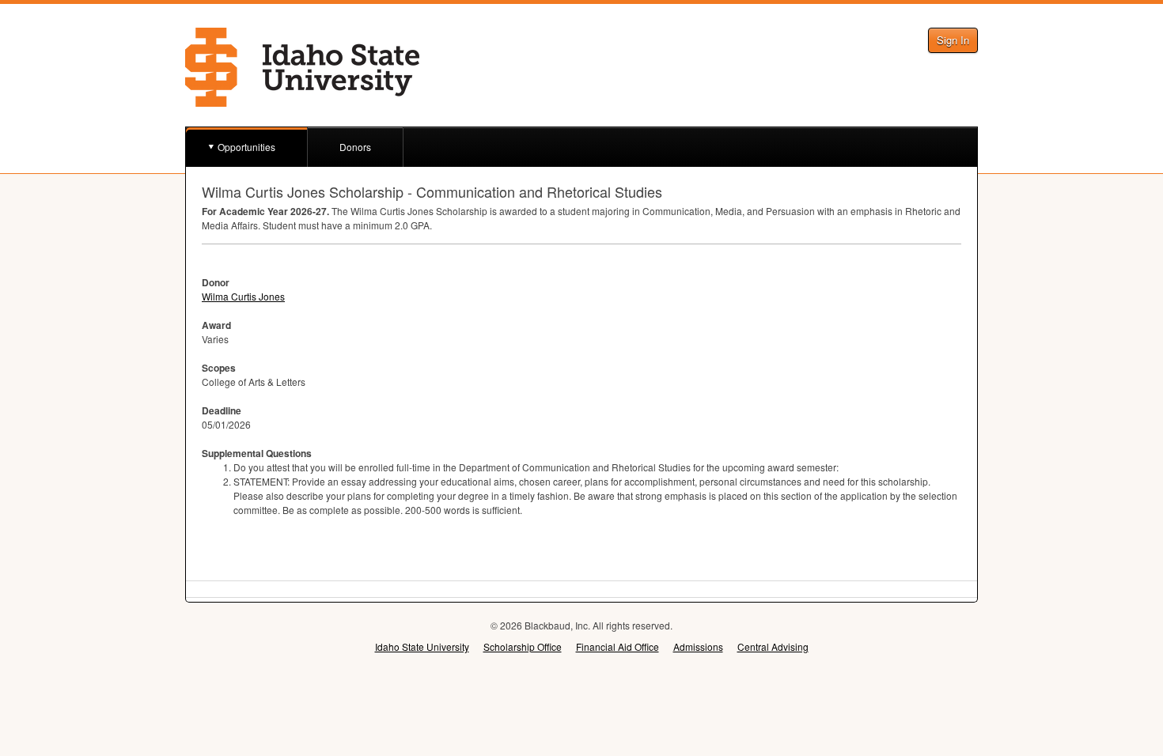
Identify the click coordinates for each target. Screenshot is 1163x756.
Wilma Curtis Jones (243, 296)
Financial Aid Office (617, 646)
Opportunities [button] (246, 146)
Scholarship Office (522, 646)
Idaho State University (422, 646)
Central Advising (773, 646)
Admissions (698, 646)
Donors (355, 146)
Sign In (953, 39)
